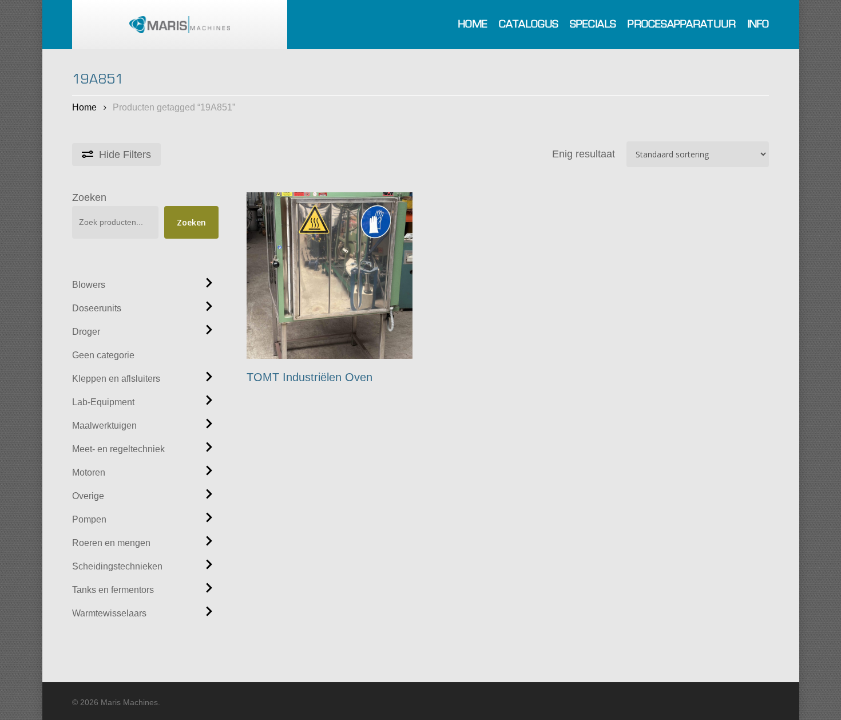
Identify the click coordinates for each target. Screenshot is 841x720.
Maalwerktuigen (104, 425)
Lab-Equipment (103, 402)
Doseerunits (96, 308)
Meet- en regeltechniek (118, 449)
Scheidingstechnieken (117, 566)
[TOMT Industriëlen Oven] (330, 275)
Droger (86, 332)
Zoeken (89, 197)
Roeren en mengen (111, 543)
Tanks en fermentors (113, 590)
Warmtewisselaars (109, 613)
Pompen (89, 519)
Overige (88, 496)
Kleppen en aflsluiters (116, 378)
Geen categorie (103, 355)
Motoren (88, 472)
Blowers (88, 285)
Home (84, 107)
